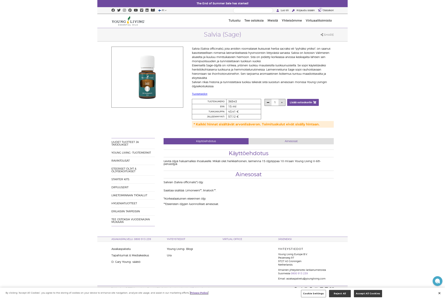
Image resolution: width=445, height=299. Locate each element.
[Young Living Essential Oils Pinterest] (130, 10)
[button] (437, 281)
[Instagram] (124, 10)
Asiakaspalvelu (121, 249)
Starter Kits (120, 179)
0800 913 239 (299, 273)
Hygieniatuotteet (124, 203)
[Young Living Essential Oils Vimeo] (141, 10)
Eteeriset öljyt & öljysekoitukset (123, 170)
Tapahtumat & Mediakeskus (130, 255)
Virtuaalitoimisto (319, 20)
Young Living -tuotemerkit (131, 153)
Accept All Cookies (368, 293)
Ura (169, 255)
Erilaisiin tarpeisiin (125, 211)
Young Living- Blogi (180, 249)
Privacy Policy (199, 292)
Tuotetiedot (199, 94)
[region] (222, 293)
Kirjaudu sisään (305, 10)
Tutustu (235, 20)
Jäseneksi (285, 239)
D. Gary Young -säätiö (125, 262)
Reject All (340, 293)
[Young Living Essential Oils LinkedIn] (147, 10)
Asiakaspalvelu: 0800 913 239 (131, 239)
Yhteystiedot (176, 239)
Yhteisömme (292, 20)
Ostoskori (327, 9)
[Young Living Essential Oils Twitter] (119, 10)
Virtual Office (232, 239)
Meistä (273, 20)
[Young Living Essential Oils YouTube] (136, 10)
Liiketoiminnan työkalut (129, 195)
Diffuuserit (119, 187)
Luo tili (284, 10)
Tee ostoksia (254, 20)
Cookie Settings (313, 293)
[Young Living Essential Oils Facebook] (113, 10)
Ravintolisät (120, 161)
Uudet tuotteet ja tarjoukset (125, 143)
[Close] (439, 293)
